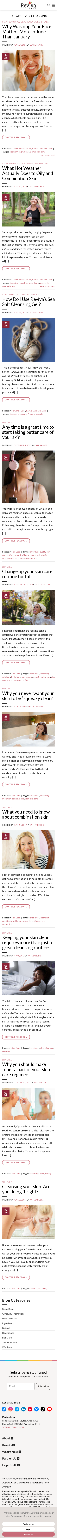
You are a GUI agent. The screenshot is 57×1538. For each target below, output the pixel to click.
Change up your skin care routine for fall (27, 573)
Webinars (7, 1347)
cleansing (14, 151)
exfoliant (6, 677)
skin (48, 677)
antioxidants (23, 555)
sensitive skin (39, 677)
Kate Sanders (37, 186)
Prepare (31, 414)
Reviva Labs (32, 22)
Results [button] (7, 1445)
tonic (41, 1173)
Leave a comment (47, 155)
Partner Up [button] (9, 1458)
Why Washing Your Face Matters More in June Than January (26, 31)
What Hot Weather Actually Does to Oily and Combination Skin (27, 173)
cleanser (13, 414)
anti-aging (11, 555)
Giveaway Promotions (13, 1313)
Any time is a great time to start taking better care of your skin (28, 432)
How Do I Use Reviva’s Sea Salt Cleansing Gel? (28, 301)
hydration (23, 283)
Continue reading (16, 137)
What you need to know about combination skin (26, 814)
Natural (21, 22)
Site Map (6, 1427)
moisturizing (8, 558)
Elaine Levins (36, 45)
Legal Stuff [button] (9, 1465)
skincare (11, 286)
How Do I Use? (9, 295)
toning (25, 680)
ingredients (24, 151)
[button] (4, 5)
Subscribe (43, 1386)
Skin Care (44, 22)
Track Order (17, 1427)
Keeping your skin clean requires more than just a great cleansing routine (27, 942)
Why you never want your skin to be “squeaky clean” (28, 695)
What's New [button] (10, 1451)
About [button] (6, 1438)
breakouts (34, 673)
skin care (41, 151)
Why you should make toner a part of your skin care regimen (26, 1069)
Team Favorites (10, 1342)
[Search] (48, 5)
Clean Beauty (9, 22)
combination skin (10, 921)
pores (33, 151)
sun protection (30, 558)
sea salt (39, 414)
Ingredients (8, 1323)
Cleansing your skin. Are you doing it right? (26, 1189)
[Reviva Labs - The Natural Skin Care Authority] (28, 5)
